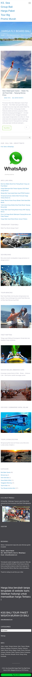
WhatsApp (22, 553)
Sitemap (3, 636)
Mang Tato (7, 97)
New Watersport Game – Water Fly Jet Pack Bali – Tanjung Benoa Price (15, 93)
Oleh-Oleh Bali (5, 477)
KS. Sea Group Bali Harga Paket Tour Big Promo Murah (8, 10)
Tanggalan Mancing (6, 483)
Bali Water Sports (17, 97)
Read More (7, 128)
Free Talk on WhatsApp (7, 146)
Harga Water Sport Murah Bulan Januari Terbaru (14, 219)
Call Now (17, 675)
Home (2, 35)
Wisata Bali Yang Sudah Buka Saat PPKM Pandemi (15, 193)
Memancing (4, 475)
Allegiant (13, 670)
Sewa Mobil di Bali (6, 480)
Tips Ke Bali (4, 485)
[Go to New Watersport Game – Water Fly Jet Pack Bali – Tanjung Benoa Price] (16, 69)
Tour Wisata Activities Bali (8, 488)
